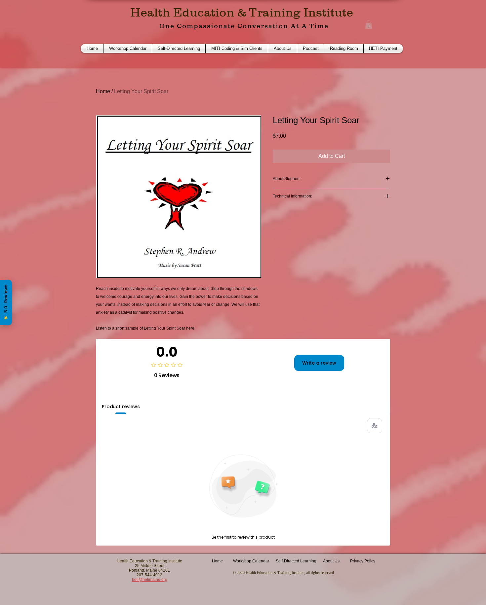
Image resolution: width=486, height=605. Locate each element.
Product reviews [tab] (121, 406)
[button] (368, 24)
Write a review (319, 363)
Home (103, 91)
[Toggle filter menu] (374, 425)
